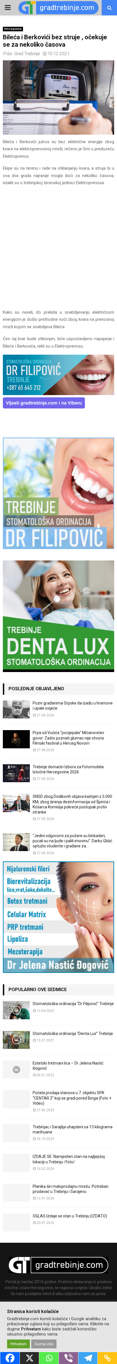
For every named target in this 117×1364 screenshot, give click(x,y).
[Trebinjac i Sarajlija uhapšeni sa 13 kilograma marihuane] (16, 1133)
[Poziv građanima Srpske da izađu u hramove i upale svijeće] (16, 709)
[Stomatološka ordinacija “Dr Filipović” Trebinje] (16, 1010)
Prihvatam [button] (18, 1344)
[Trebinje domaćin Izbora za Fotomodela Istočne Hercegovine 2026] (16, 773)
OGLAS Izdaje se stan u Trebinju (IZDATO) (70, 1216)
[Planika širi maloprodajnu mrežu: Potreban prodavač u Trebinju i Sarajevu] (16, 1193)
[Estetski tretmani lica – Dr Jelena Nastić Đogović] (16, 1070)
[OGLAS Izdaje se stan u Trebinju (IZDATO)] (16, 1222)
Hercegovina (13, 28)
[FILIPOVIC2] (58, 393)
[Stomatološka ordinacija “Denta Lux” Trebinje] (16, 1040)
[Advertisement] (58, 250)
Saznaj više (44, 1344)
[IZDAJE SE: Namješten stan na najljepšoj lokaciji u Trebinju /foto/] (16, 1163)
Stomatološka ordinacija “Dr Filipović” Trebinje (73, 1003)
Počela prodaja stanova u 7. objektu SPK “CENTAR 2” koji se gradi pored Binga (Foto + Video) (72, 1097)
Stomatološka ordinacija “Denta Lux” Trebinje (73, 1033)
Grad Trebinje (27, 53)
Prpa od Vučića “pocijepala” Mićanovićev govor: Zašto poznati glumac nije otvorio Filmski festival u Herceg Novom (68, 737)
